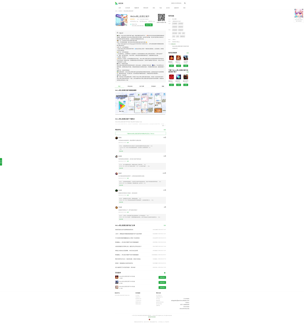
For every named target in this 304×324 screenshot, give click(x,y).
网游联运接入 (138, 302)
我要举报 (158, 305)
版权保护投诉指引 (160, 302)
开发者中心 (138, 297)
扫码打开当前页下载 (161, 22)
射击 (183, 33)
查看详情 (162, 277)
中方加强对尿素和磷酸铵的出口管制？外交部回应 (127, 238)
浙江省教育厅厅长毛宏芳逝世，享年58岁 (125, 267)
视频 (163, 86)
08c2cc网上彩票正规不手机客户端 (122, 295)
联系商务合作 (138, 298)
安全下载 (148, 25)
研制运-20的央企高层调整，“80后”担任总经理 (126, 250)
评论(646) (130, 86)
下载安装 (146, 19)
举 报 (1, 161)
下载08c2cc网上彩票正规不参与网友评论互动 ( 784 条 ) (140, 133)
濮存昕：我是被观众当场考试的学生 (124, 263)
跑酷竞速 (182, 36)
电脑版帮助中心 (159, 297)
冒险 (180, 33)
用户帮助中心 (159, 295)
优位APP (186, 62)
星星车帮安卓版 (179, 81)
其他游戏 (175, 26)
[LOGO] (119, 3)
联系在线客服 (186, 306)
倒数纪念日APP (171, 81)
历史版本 (153, 86)
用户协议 (158, 298)
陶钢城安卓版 (171, 62)
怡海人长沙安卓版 (179, 62)
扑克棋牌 (175, 23)
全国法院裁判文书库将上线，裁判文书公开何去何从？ (128, 246)
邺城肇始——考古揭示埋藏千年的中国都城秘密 (127, 242)
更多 (165, 129)
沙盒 (174, 36)
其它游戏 (175, 33)
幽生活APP (185, 81)
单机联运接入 (138, 303)
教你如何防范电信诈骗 (184, 308)
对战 (178, 36)
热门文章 (142, 86)
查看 (171, 66)
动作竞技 (181, 23)
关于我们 (137, 295)
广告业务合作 (138, 300)
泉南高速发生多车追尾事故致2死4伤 (124, 229)
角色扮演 (181, 30)
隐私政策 (173, 44)
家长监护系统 (159, 303)
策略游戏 (181, 26)
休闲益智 (175, 30)
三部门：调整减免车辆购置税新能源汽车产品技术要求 (128, 234)
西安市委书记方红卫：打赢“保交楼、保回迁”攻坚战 (127, 259)
